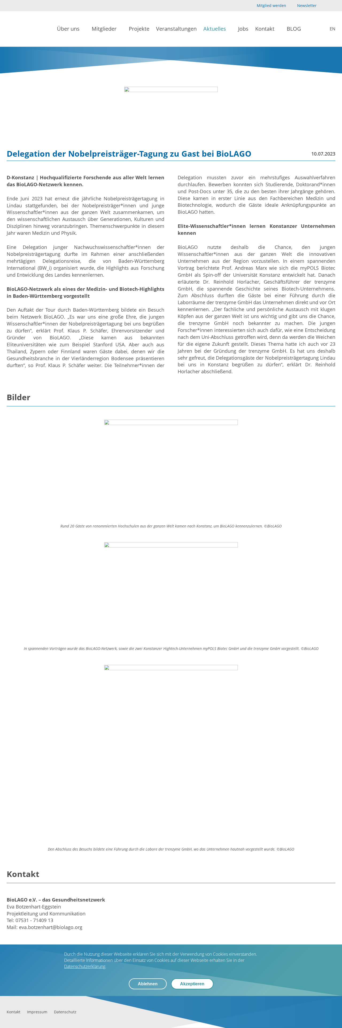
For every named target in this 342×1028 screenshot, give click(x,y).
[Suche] (312, 29)
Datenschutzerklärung (84, 966)
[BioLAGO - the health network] (24, 29)
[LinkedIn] (332, 5)
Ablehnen (148, 984)
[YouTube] (323, 5)
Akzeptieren (192, 984)
